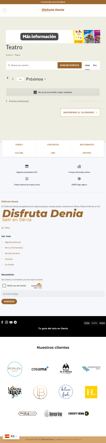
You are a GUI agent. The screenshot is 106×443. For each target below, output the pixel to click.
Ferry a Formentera (14, 247)
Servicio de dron (12, 253)
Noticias (9, 259)
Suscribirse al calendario (78, 112)
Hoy (20, 79)
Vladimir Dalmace (73, 439)
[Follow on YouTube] (11, 322)
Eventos (9, 55)
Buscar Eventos (69, 65)
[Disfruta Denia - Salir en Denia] (53, 10)
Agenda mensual (13, 242)
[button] (4, 10)
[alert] (53, 92)
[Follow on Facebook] (2, 322)
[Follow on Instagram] (6, 322)
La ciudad (9, 264)
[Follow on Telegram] (15, 322)
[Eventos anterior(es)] (7, 78)
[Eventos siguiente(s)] (12, 79)
